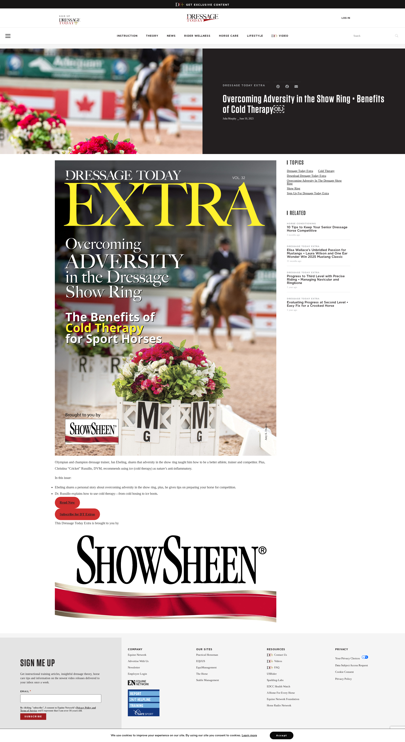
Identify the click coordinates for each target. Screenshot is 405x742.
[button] (278, 86)
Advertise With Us (138, 661)
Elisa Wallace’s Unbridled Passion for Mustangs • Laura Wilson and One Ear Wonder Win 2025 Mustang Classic (317, 253)
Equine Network (137, 654)
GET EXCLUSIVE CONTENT (208, 4)
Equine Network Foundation (283, 699)
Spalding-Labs (275, 680)
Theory (152, 35)
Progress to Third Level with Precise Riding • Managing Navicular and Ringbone (316, 279)
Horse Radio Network (279, 705)
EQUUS (200, 661)
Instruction (127, 35)
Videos (278, 661)
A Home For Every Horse (281, 692)
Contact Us (280, 654)
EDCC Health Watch (278, 686)
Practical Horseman (207, 654)
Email (25, 691)
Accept (281, 735)
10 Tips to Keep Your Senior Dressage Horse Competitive (317, 229)
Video (283, 35)
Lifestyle (255, 35)
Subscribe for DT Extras (77, 514)
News (171, 35)
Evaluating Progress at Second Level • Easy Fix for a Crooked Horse (317, 304)
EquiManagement (206, 667)
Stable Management (207, 680)
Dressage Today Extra (303, 246)
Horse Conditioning (301, 223)
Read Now (67, 502)
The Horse (202, 673)
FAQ (276, 667)
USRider (272, 673)
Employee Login (137, 673)
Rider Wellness (197, 35)
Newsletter (134, 667)
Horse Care (229, 35)
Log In (346, 18)
